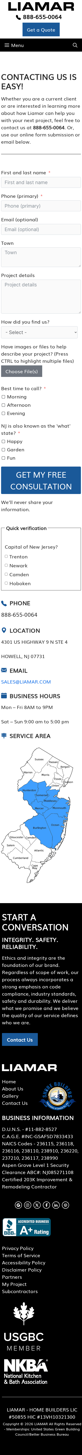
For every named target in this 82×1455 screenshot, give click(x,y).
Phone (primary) (19, 195)
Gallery (10, 1095)
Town (7, 242)
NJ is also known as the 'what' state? (35, 429)
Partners (12, 1276)
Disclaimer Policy (22, 1269)
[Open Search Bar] (75, 45)
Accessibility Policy (23, 1262)
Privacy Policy (17, 1248)
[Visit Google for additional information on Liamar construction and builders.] (18, 1205)
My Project (14, 1283)
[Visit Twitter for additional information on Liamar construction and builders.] (37, 1205)
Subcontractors (20, 1291)
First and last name (23, 172)
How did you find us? (25, 321)
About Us (12, 1088)
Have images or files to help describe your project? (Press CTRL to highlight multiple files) (37, 353)
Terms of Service (21, 1255)
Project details (18, 275)
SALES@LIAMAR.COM (26, 681)
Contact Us (20, 1039)
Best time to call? (21, 388)
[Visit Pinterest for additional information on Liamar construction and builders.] (65, 1205)
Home (9, 1081)
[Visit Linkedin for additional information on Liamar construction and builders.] (56, 1205)
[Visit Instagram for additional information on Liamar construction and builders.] (27, 1205)
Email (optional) (19, 219)
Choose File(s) (21, 371)
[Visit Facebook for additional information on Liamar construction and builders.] (46, 1205)
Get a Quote (41, 29)
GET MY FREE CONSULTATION (41, 480)
